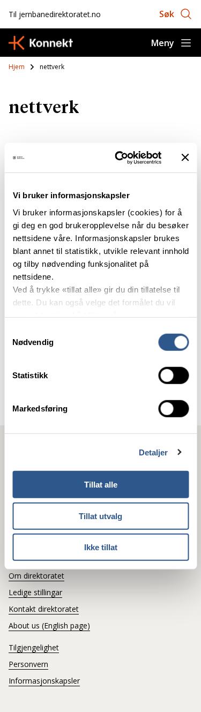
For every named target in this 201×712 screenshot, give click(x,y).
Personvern (28, 664)
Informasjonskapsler (44, 681)
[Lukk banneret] (185, 157)
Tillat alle (100, 484)
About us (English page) (49, 625)
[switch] (173, 375)
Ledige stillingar (35, 592)
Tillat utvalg (100, 515)
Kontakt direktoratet (44, 609)
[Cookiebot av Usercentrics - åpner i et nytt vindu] (119, 157)
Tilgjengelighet (34, 647)
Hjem (17, 66)
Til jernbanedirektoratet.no (55, 14)
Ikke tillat (100, 547)
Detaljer (153, 451)
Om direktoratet (36, 576)
